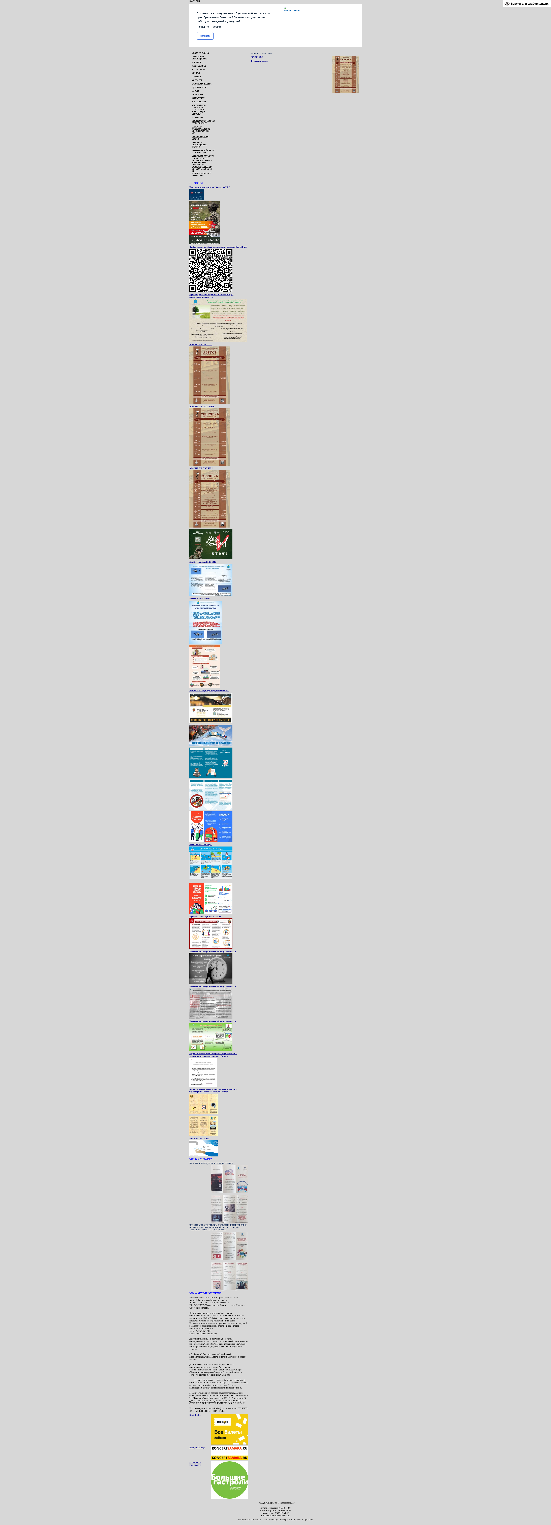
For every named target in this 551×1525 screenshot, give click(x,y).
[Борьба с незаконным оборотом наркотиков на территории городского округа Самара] (203, 1072)
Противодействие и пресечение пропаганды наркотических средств (211, 295)
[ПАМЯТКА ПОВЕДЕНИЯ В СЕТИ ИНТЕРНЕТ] (229, 1179)
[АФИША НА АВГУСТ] (209, 375)
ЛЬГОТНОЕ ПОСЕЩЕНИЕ (199, 57)
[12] (210, 898)
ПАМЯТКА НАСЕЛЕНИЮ (203, 562)
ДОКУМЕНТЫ (199, 87)
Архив (195, 91)
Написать (205, 36)
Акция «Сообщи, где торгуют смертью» (209, 691)
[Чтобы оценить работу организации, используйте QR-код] (210, 270)
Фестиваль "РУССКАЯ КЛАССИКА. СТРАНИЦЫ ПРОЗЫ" (199, 109)
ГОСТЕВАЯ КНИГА (202, 84)
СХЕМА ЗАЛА (199, 66)
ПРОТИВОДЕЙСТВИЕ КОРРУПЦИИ (202, 151)
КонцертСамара (197, 1447)
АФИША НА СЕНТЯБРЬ (202, 406)
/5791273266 (257, 57)
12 (190, 881)
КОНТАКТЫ (198, 117)
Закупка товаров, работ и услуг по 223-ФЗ (201, 130)
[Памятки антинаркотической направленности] (210, 968)
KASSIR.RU (195, 1415)
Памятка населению (199, 599)
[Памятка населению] (205, 622)
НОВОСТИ (197, 94)
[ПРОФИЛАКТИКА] (203, 1148)
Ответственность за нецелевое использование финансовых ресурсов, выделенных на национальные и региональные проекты (202, 166)
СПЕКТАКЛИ (198, 69)
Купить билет (200, 53)
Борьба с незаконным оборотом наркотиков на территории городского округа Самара (213, 1054)
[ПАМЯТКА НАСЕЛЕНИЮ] (210, 580)
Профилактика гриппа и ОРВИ (205, 916)
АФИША (196, 62)
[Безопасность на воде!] (210, 863)
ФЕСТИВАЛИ (199, 102)
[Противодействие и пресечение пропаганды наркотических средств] (218, 320)
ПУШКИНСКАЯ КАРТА (200, 138)
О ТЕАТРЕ (197, 80)
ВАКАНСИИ (198, 98)
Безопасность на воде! (200, 844)
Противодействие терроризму (202, 122)
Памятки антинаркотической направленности (212, 951)
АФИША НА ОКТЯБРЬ (201, 468)
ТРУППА (196, 76)
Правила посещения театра (199, 144)
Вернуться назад (259, 61)
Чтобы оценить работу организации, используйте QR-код (218, 247)
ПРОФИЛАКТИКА (199, 1138)
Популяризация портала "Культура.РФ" (209, 187)
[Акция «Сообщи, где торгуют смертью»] (210, 708)
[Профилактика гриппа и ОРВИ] (210, 933)
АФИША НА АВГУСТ (200, 344)
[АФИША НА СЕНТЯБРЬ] (209, 437)
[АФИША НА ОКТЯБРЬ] (209, 499)
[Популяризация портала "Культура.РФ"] (196, 194)
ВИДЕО (196, 73)
